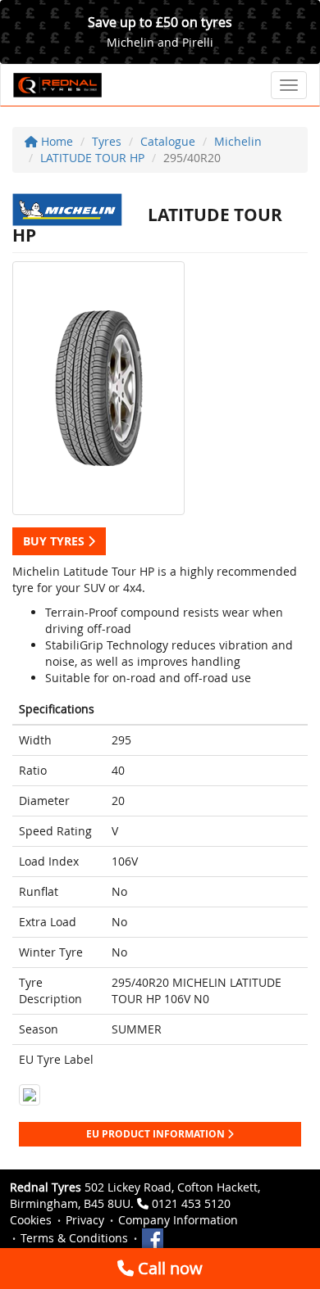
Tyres (106, 141)
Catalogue (167, 141)
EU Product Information (156, 1134)
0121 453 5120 (191, 1203)
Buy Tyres (55, 541)
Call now (168, 1268)
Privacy (85, 1220)
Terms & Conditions (74, 1238)
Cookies (31, 1220)
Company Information (178, 1220)
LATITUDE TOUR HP (92, 157)
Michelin (238, 141)
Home (55, 141)
